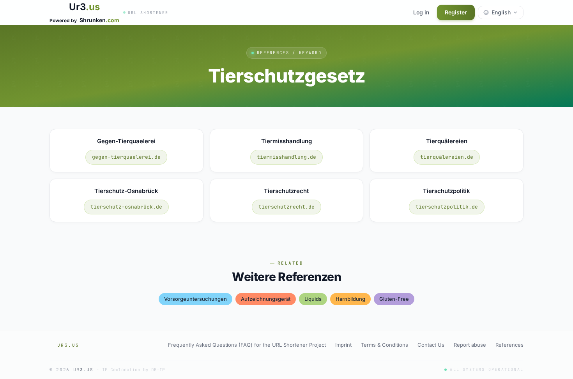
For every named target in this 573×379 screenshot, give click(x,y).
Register (456, 12)
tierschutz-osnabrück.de (126, 207)
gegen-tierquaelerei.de (126, 157)
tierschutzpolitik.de (447, 207)
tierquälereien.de (446, 157)
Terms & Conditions (384, 345)
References (509, 345)
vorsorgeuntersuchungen (195, 299)
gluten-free (394, 299)
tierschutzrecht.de (286, 207)
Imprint (343, 345)
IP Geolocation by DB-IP (133, 369)
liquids (313, 299)
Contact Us (430, 345)
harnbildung (350, 299)
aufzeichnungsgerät (265, 299)
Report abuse (470, 345)
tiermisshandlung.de (286, 157)
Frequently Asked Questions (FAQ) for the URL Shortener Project (247, 345)
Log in (421, 12)
